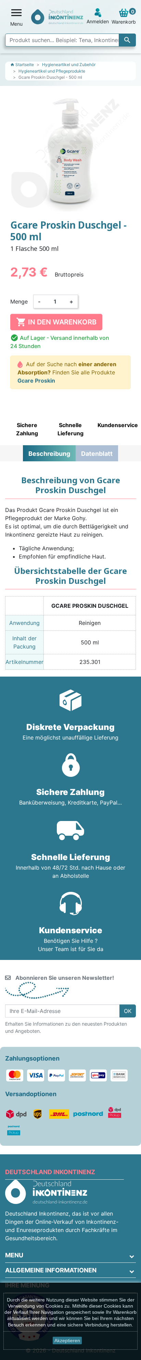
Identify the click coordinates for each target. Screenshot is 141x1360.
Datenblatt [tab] (97, 453)
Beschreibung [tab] (49, 453)
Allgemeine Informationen (51, 1270)
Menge (19, 301)
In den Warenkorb (56, 322)
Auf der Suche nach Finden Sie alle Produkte (66, 372)
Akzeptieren (67, 1340)
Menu (14, 1255)
